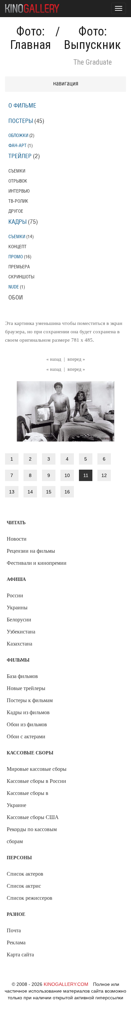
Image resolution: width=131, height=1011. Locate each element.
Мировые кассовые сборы (37, 769)
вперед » (76, 359)
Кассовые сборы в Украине (27, 799)
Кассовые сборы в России (36, 781)
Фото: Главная (30, 38)
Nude (13, 287)
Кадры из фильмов (28, 712)
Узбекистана (21, 631)
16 (67, 491)
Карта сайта (20, 954)
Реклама (16, 942)
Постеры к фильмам (30, 700)
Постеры (20, 121)
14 (30, 491)
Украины (17, 607)
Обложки (18, 135)
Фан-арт (17, 145)
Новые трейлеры (26, 688)
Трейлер (20, 156)
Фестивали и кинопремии (37, 563)
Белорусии (19, 619)
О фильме (22, 106)
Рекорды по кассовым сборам (32, 835)
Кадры (17, 222)
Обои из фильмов (27, 724)
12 (104, 475)
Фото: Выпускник (92, 38)
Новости (17, 539)
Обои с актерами (26, 736)
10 (67, 475)
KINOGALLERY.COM (66, 984)
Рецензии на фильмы (31, 551)
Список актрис (24, 886)
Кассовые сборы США (33, 817)
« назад (53, 359)
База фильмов (22, 676)
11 (85, 475)
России (15, 595)
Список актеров (25, 874)
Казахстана (19, 644)
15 (48, 491)
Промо (15, 257)
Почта (14, 930)
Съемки (16, 236)
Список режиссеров (29, 898)
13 (11, 491)
